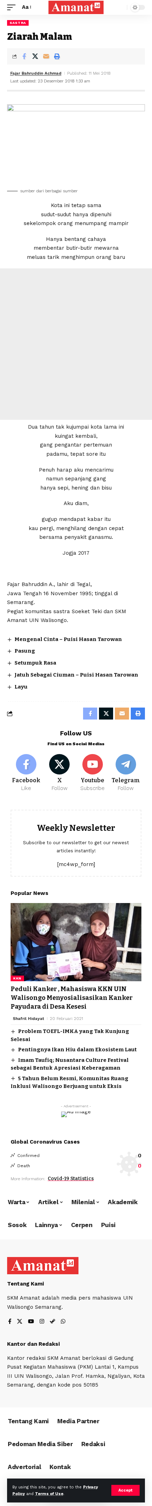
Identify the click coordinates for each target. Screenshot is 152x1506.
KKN (17, 978)
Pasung (24, 651)
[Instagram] (42, 1322)
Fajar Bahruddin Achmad (36, 73)
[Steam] (52, 1322)
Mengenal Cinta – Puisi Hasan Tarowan (68, 639)
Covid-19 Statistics (71, 1179)
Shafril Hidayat (28, 1018)
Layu (21, 687)
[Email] (46, 56)
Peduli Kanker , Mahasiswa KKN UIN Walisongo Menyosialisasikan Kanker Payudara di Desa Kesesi (72, 997)
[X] (59, 773)
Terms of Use (49, 1494)
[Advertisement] (76, 344)
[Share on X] (35, 56)
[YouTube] (31, 1322)
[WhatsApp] (63, 1322)
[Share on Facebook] (24, 56)
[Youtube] (93, 773)
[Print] (57, 56)
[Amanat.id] (76, 7)
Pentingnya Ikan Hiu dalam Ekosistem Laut (77, 1049)
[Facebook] (26, 773)
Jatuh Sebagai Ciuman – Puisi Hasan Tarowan (76, 675)
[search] (120, 7)
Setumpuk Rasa (35, 663)
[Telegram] (125, 773)
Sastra (18, 23)
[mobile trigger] (13, 7)
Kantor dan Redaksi (33, 1344)
